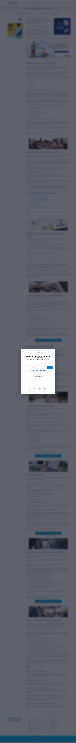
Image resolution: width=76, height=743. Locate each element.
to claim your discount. (42, 370)
